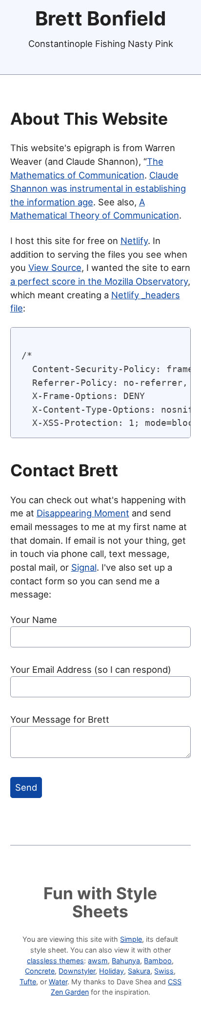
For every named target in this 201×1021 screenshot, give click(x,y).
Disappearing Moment (83, 513)
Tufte (28, 981)
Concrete (40, 971)
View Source (54, 267)
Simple (131, 939)
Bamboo (158, 960)
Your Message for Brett (59, 719)
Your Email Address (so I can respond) (90, 669)
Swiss (164, 971)
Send (26, 787)
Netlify (134, 240)
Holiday (111, 971)
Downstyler (77, 971)
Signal (84, 567)
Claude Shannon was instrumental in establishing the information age (98, 188)
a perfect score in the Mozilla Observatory (99, 281)
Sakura (139, 971)
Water (58, 981)
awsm (98, 960)
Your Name (33, 619)
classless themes (55, 960)
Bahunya (126, 960)
